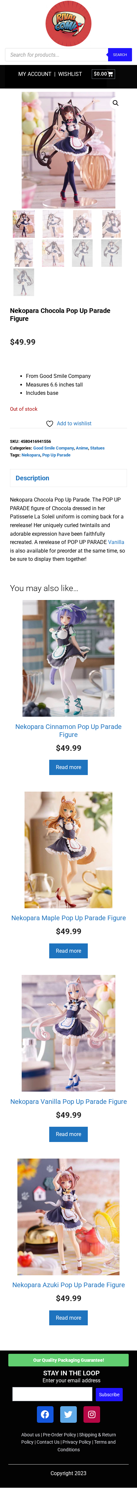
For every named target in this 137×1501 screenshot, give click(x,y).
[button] (116, 103)
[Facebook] (45, 1414)
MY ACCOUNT (35, 74)
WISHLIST (70, 74)
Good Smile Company (53, 448)
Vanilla (116, 542)
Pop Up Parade (56, 454)
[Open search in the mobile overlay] (68, 54)
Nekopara (31, 454)
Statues (97, 448)
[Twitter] (68, 1414)
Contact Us (48, 1442)
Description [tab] (32, 478)
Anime (82, 448)
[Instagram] (91, 1414)
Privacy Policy (77, 1442)
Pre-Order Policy (59, 1434)
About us (30, 1434)
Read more (68, 767)
